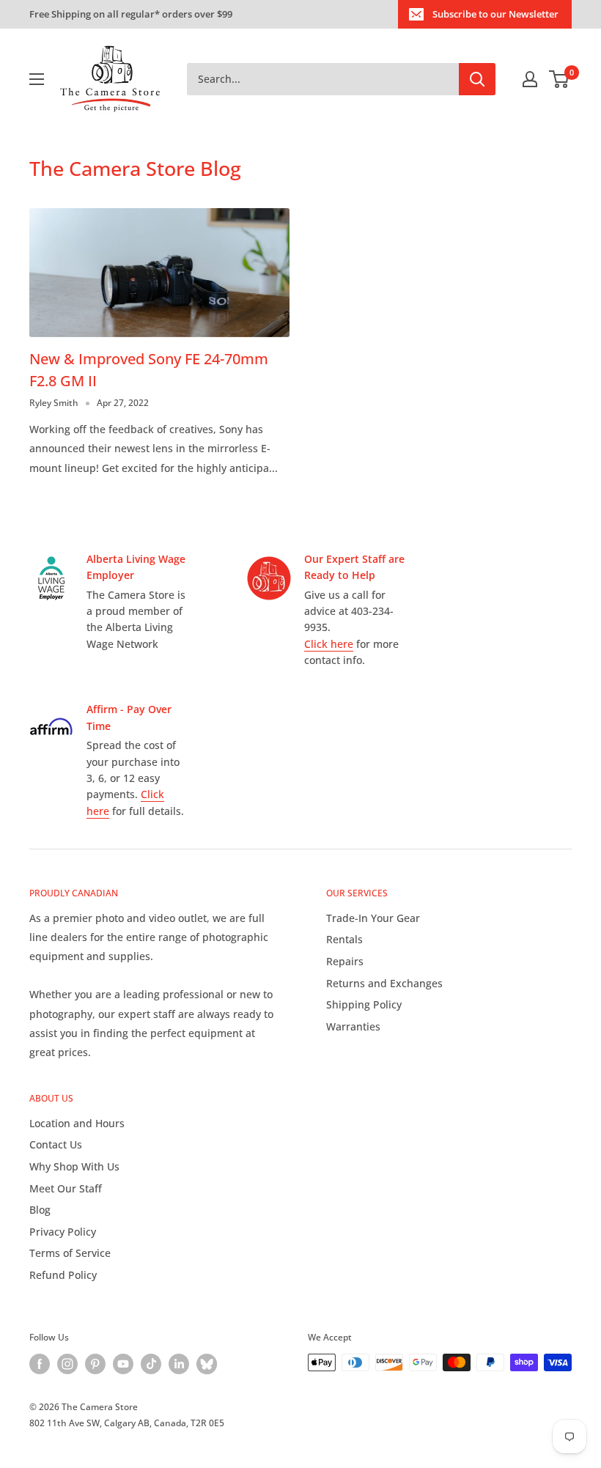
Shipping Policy (364, 1004)
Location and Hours (77, 1123)
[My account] (530, 79)
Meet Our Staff (65, 1188)
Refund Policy (63, 1275)
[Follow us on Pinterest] (95, 1364)
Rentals (344, 939)
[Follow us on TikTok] (151, 1364)
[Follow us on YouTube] (123, 1364)
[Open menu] (36, 79)
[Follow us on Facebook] (39, 1364)
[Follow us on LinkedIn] (179, 1364)
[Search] (477, 79)
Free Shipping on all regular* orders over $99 (130, 14)
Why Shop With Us (74, 1166)
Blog (40, 1210)
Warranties (353, 1026)
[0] (559, 79)
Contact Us (55, 1144)
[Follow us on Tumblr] (206, 1364)
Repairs (345, 961)
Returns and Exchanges (384, 983)
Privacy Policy (62, 1232)
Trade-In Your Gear (373, 918)
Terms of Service (70, 1253)
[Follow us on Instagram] (67, 1364)
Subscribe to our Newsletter (495, 14)
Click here (328, 644)
